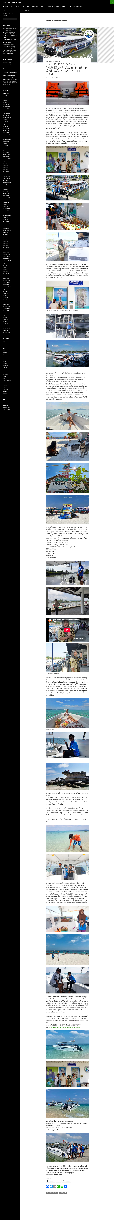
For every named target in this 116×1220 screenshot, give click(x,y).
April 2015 (5, 323)
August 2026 (6, 93)
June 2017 (5, 267)
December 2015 (6, 306)
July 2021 (5, 204)
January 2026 (6, 108)
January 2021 (6, 211)
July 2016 (5, 291)
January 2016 (6, 304)
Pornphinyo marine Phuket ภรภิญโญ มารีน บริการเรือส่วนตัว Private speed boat (67, 69)
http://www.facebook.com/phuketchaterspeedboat (64, 1027)
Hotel (4, 350)
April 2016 (5, 297)
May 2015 (5, 321)
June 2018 (5, 241)
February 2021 (6, 208)
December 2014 (6, 332)
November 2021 (7, 197)
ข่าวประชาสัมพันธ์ (7, 380)
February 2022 (6, 193)
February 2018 (6, 250)
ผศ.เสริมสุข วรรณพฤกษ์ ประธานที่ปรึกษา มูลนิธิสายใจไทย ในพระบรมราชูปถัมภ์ (9, 46)
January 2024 (6, 156)
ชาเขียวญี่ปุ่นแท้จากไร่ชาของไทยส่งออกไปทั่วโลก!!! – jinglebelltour (10, 79)
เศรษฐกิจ (5, 393)
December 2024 (6, 135)
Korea (4, 361)
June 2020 (5, 217)
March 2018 (6, 247)
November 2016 (7, 282)
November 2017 (7, 256)
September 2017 (7, 260)
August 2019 (6, 232)
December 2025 (6, 111)
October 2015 (6, 310)
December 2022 (6, 176)
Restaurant (5, 365)
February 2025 (6, 130)
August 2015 (6, 315)
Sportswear (5, 374)
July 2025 (5, 119)
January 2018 (6, 252)
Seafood (5, 367)
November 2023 (7, 158)
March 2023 (6, 171)
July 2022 (5, 184)
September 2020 (7, 215)
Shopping (5, 370)
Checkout (17, 6)
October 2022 (6, 180)
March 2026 (6, 104)
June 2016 (5, 293)
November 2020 (7, 213)
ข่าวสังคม (5, 383)
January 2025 (6, 132)
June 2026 (5, 98)
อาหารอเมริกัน (6, 389)
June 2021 (5, 206)
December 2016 (6, 280)
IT (3, 354)
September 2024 (7, 139)
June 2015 (5, 319)
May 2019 (5, 234)
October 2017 (6, 258)
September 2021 (7, 200)
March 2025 (6, 128)
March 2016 (6, 300)
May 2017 (5, 269)
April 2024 (5, 150)
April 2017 (5, 271)
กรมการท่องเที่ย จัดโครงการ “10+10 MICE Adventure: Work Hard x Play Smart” (9, 51)
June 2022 (5, 187)
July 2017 (5, 265)
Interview (5, 352)
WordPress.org (6, 409)
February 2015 (6, 328)
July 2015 (5, 317)
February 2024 (6, 154)
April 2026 (5, 102)
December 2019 (6, 224)
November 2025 (7, 113)
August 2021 (6, 202)
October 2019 (6, 228)
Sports (53, 61)
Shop (42, 6)
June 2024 (5, 145)
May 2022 (5, 189)
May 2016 (5, 295)
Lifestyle (48, 61)
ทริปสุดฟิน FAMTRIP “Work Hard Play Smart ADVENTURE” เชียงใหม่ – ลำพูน (10, 41)
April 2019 (5, 237)
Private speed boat (52, 1192)
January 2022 (6, 195)
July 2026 (5, 95)
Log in (4, 403)
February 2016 (6, 302)
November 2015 (7, 308)
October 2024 (6, 137)
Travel (58, 61)
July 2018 (5, 239)
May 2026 (5, 100)
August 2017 (6, 263)
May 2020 (5, 219)
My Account (26, 6)
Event (4, 343)
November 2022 (7, 178)
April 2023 (5, 169)
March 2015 (6, 326)
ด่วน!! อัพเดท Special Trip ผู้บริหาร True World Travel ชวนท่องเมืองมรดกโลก (64, 6)
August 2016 (6, 289)
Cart (11, 6)
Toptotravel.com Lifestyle (12, 2)
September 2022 (7, 182)
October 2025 (6, 115)
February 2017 (6, 276)
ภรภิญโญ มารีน (63, 1192)
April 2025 (5, 126)
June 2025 (5, 121)
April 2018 (5, 245)
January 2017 (6, 278)
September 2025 (7, 117)
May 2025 (5, 124)
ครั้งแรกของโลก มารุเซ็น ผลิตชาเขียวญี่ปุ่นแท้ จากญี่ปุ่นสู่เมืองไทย (10, 82)
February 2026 (6, 106)
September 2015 (7, 313)
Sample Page (35, 6)
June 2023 (5, 165)
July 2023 (5, 163)
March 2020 (6, 221)
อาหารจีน (5, 387)
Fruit (4, 348)
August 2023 (6, 161)
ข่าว (4, 378)
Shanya (58, 77)
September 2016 (7, 286)
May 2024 (5, 148)
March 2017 (6, 273)
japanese (5, 357)
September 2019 (7, 230)
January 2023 (6, 174)
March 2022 (6, 191)
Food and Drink (6, 346)
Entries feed (5, 405)
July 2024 (5, 143)
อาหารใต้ (5, 391)
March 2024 (6, 152)
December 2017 (6, 254)
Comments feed (6, 407)
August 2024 (6, 141)
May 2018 (5, 243)
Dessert (4, 341)
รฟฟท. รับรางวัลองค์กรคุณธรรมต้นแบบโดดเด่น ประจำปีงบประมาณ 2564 (18, 10)
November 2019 (7, 226)
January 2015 (6, 330)
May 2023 (5, 167)
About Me (5, 6)
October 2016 (6, 284)
